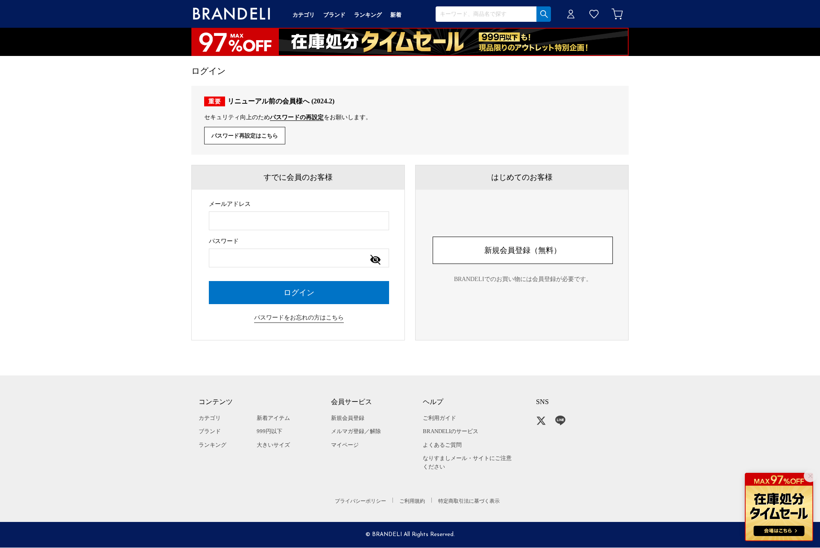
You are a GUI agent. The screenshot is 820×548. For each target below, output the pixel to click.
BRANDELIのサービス (450, 431)
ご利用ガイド (439, 418)
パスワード (224, 241)
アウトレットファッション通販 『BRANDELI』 (231, 14)
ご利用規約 (412, 501)
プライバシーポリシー (360, 501)
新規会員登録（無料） (522, 250)
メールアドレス (230, 204)
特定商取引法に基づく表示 (469, 501)
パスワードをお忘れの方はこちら (299, 317)
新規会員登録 (347, 418)
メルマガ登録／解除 (356, 431)
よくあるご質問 (442, 445)
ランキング (212, 445)
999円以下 (269, 431)
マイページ (345, 445)
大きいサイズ (273, 445)
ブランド (210, 431)
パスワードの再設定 (297, 117)
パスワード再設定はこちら (244, 135)
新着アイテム (273, 418)
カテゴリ (210, 418)
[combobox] (299, 220)
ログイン (571, 14)
